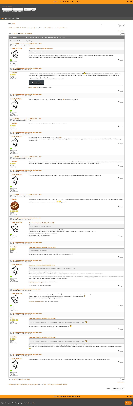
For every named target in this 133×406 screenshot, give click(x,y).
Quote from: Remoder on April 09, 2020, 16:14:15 (41, 223)
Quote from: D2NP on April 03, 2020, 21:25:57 (41, 48)
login (6, 6)
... (12, 33)
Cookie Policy (31, 403)
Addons (69, 1)
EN (131, 1)
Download (63, 1)
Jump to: (108, 388)
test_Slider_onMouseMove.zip (35, 282)
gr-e (13, 318)
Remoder (14, 199)
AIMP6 (13, 23)
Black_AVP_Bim (17, 48)
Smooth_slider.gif (33, 87)
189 (21, 33)
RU (128, 1)
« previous (119, 30)
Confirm (128, 403)
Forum (74, 1)
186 (14, 33)
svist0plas (14, 72)
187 (16, 33)
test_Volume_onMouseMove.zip (36, 301)
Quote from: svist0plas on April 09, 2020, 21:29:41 (42, 265)
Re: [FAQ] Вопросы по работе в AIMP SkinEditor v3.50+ (27, 43)
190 (22, 33)
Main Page (56, 1)
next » (123, 30)
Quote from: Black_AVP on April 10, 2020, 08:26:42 (42, 318)
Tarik (45, 27)
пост (60, 137)
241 (25, 33)
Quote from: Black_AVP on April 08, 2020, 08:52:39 (42, 247)
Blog (78, 1)
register (10, 6)
